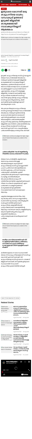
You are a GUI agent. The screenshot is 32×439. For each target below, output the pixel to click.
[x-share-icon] (6, 71)
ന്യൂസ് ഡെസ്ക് (13, 60)
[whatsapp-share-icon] (2, 71)
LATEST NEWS (5, 5)
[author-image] (6, 60)
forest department (10, 298)
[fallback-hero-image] (7, 309)
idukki (3, 298)
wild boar (17, 298)
